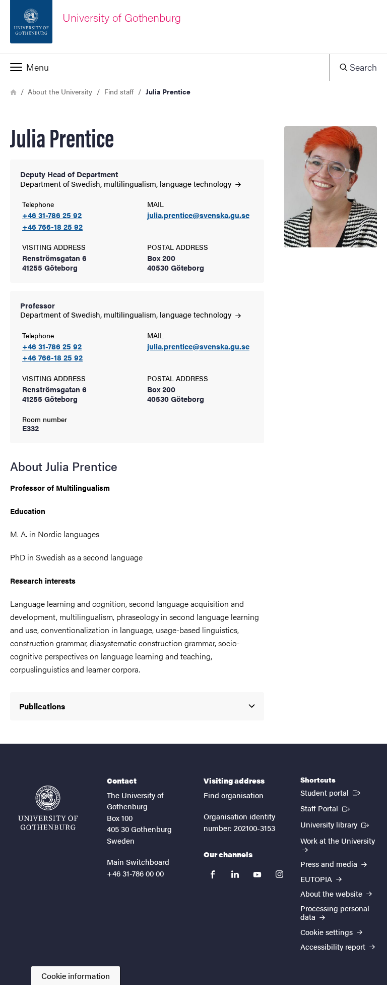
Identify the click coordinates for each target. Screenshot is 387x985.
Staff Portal (326, 807)
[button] (164, 67)
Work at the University (337, 840)
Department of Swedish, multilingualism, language (126, 183)
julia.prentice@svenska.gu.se (198, 215)
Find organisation (234, 795)
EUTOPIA (317, 878)
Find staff (119, 91)
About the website (332, 893)
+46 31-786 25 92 (52, 215)
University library (335, 824)
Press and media (329, 863)
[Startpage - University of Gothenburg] (48, 808)
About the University (60, 91)
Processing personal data (334, 912)
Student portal (331, 792)
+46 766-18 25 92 (52, 227)
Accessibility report (333, 946)
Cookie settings (327, 931)
